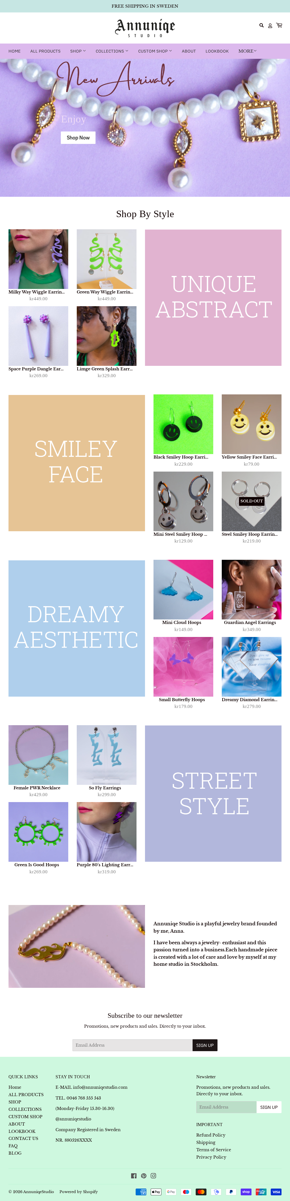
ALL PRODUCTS (45, 51)
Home (14, 51)
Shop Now (78, 137)
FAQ (13, 1145)
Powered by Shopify (78, 1191)
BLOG (15, 1153)
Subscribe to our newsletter (145, 1015)
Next (280, 128)
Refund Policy (210, 1135)
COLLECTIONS (110, 51)
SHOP (76, 51)
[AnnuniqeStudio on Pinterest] (144, 1176)
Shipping (205, 1142)
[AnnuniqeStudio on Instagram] (153, 1176)
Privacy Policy (211, 1157)
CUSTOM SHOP (153, 51)
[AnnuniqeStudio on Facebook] (134, 1176)
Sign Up (205, 1045)
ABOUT (189, 51)
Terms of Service (213, 1149)
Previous (9, 128)
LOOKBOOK (217, 51)
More (245, 51)
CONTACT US (23, 1138)
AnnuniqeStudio (38, 1191)
